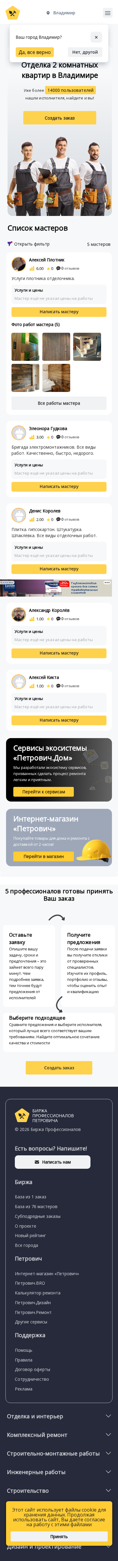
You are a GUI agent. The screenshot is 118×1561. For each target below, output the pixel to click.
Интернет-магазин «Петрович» (47, 1273)
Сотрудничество (32, 1379)
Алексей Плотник (46, 260)
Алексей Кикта (44, 677)
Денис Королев (45, 511)
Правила (23, 1360)
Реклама (23, 1389)
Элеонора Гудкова (48, 428)
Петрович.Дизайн (33, 1302)
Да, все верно (35, 52)
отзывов (70, 268)
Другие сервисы (31, 1322)
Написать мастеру (59, 311)
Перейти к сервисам (43, 792)
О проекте (25, 1226)
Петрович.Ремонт (33, 1312)
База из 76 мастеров (36, 1206)
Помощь (23, 1350)
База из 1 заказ (30, 1197)
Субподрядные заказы (38, 1216)
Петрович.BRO (30, 1283)
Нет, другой (85, 52)
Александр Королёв (49, 610)
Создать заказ (60, 118)
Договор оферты (32, 1369)
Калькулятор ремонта (38, 1293)
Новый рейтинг (30, 1235)
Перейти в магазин (44, 856)
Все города (26, 1245)
